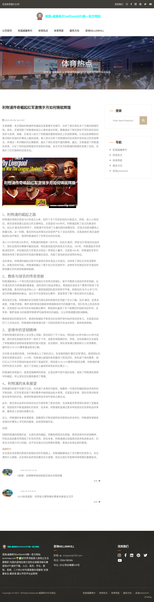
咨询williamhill (94, 30)
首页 (45, 72)
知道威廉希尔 (25, 30)
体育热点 (43, 30)
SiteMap (148, 597)
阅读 (96, 481)
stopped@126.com (72, 555)
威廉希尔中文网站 (47, 593)
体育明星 (59, 30)
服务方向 (74, 30)
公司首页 (7, 30)
